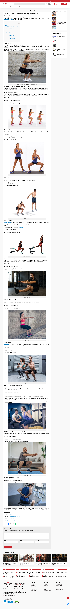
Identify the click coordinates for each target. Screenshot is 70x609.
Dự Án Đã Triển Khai (58, 1)
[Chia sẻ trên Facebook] (8, 524)
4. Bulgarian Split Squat (9, 32)
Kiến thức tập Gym (59, 585)
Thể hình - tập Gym (13, 10)
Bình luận (6, 532)
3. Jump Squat (8, 31)
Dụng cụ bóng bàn (34, 6)
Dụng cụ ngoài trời (50, 6)
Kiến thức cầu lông (59, 586)
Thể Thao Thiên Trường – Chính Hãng (14, 516)
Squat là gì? (6, 25)
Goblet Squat (6, 344)
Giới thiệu (46, 1)
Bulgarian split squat (7, 222)
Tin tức (63, 1)
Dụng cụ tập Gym (19, 6)
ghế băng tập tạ (21, 227)
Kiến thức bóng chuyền (59, 589)
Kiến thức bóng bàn (59, 584)
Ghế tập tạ (45, 584)
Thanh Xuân (11, 15)
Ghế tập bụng (46, 586)
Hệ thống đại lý (33, 585)
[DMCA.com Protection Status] (16, 602)
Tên (5, 540)
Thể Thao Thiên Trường (8, 19)
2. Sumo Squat (7, 29)
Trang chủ (4, 10)
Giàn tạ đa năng (46, 585)
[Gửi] (44, 4)
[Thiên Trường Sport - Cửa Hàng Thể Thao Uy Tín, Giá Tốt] (8, 4)
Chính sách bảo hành (34, 589)
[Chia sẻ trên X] (10, 524)
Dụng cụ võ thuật (26, 6)
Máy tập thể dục (11, 6)
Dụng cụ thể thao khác (59, 6)
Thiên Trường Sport (11, 518)
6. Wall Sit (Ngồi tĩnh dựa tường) (10, 35)
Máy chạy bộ (5, 6)
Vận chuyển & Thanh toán (51, 1)
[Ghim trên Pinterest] (14, 524)
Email (21, 540)
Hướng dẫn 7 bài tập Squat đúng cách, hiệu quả (12, 26)
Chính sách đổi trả (33, 590)
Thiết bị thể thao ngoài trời (47, 590)
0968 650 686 (10, 514)
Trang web (37, 540)
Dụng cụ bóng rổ (42, 6)
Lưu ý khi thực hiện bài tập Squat (10, 38)
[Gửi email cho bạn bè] (12, 524)
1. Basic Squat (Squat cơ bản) (10, 28)
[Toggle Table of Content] (18, 23)
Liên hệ (66, 1)
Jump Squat (9, 178)
